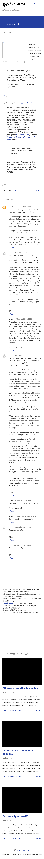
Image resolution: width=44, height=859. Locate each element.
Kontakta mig (7, 603)
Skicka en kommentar (16, 776)
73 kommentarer (14, 710)
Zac (10, 252)
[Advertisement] (22, 631)
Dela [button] (37, 191)
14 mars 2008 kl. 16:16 (24, 500)
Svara (11, 247)
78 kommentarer (14, 839)
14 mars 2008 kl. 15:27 (20, 355)
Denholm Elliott (22, 134)
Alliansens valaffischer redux (20, 688)
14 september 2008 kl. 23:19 (22, 527)
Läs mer (39, 710)
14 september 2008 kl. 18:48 (26, 516)
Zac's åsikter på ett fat (15, 5)
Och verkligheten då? (15, 816)
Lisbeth (11, 207)
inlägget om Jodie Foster (27, 103)
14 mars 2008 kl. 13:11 (20, 252)
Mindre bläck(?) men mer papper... (17, 752)
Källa (4, 96)
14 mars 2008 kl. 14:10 (24, 319)
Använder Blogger (23, 850)
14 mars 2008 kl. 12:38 (23, 207)
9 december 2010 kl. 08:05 (22, 545)
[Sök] (35, 3)
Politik (14, 191)
